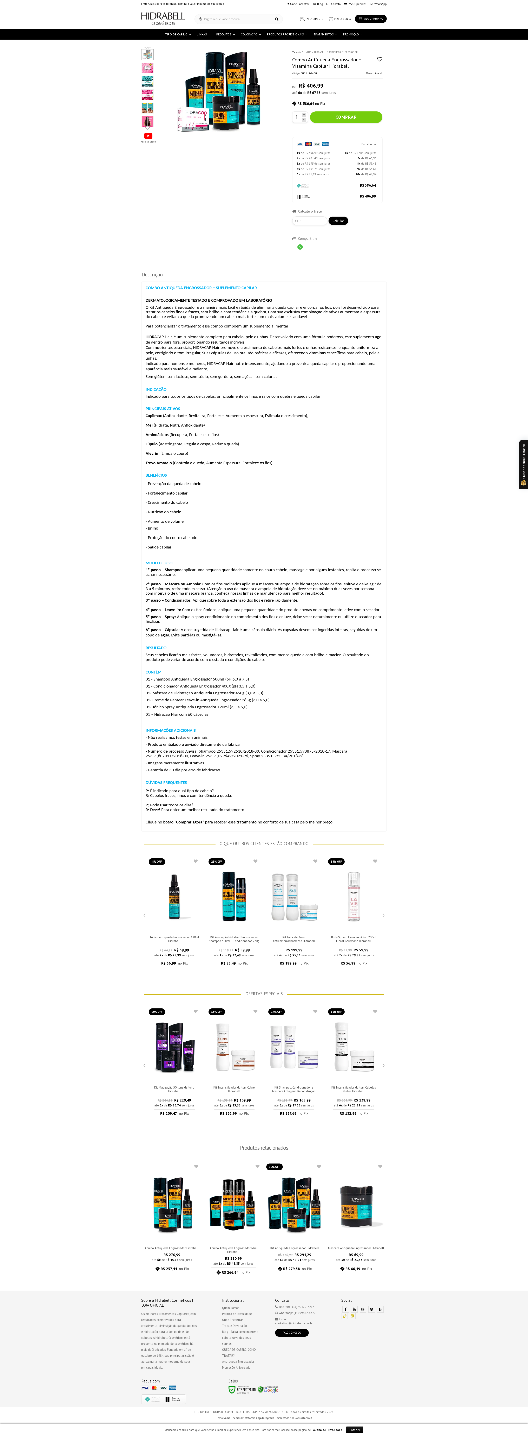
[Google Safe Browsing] (268, 1389)
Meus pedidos (357, 4)
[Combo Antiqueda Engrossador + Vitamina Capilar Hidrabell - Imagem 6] (147, 121)
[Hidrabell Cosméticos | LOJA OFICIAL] (163, 18)
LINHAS (307, 52)
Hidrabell (378, 73)
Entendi (354, 1430)
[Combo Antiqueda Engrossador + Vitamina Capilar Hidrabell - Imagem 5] (147, 108)
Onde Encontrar (299, 4)
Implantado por (294, 1418)
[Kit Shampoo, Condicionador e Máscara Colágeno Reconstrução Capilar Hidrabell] (294, 1063)
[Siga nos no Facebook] (346, 1309)
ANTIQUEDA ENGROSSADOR (343, 52)
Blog (320, 4)
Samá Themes (231, 1418)
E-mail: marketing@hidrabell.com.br (294, 1321)
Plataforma (258, 1418)
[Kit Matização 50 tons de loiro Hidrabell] (174, 1063)
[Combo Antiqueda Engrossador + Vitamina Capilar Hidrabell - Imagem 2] (147, 68)
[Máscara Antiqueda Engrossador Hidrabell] (356, 1218)
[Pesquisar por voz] (200, 19)
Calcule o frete (310, 211)
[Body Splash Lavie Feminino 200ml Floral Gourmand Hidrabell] (354, 913)
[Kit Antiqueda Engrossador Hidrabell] (294, 1218)
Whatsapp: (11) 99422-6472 (297, 1313)
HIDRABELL (320, 52)
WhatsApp (380, 4)
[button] (148, 137)
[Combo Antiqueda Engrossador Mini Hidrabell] (233, 1220)
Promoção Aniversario (236, 1367)
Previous (144, 914)
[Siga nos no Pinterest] (372, 1309)
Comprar (346, 117)
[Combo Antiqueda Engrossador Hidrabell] (172, 1218)
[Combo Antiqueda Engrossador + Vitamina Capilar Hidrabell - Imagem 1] (147, 54)
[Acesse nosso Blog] (380, 1309)
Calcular (338, 221)
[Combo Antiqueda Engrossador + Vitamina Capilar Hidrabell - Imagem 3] (147, 81)
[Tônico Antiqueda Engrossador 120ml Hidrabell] (174, 913)
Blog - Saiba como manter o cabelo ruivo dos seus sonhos (240, 1338)
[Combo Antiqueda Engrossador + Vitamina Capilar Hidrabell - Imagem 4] (147, 94)
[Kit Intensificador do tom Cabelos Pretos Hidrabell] (354, 1063)
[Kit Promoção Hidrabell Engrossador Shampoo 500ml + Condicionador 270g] (234, 913)
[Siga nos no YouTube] (354, 1309)
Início (298, 52)
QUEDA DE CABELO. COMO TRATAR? (239, 1353)
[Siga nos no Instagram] (363, 1309)
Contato (335, 4)
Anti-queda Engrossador (238, 1361)
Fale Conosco (292, 1332)
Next (148, 127)
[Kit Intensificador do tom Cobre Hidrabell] (234, 1063)
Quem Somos (230, 1308)
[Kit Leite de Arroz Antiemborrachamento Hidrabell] (294, 913)
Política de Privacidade (237, 1314)
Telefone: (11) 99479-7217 (296, 1307)
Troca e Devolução (234, 1326)
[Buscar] (276, 19)
